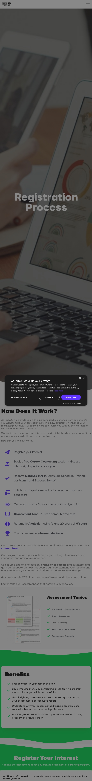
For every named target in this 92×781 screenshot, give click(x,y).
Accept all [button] (71, 397)
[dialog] (46, 390)
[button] (19, 397)
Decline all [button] (49, 397)
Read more (58, 391)
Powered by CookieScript (72, 403)
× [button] (83, 378)
